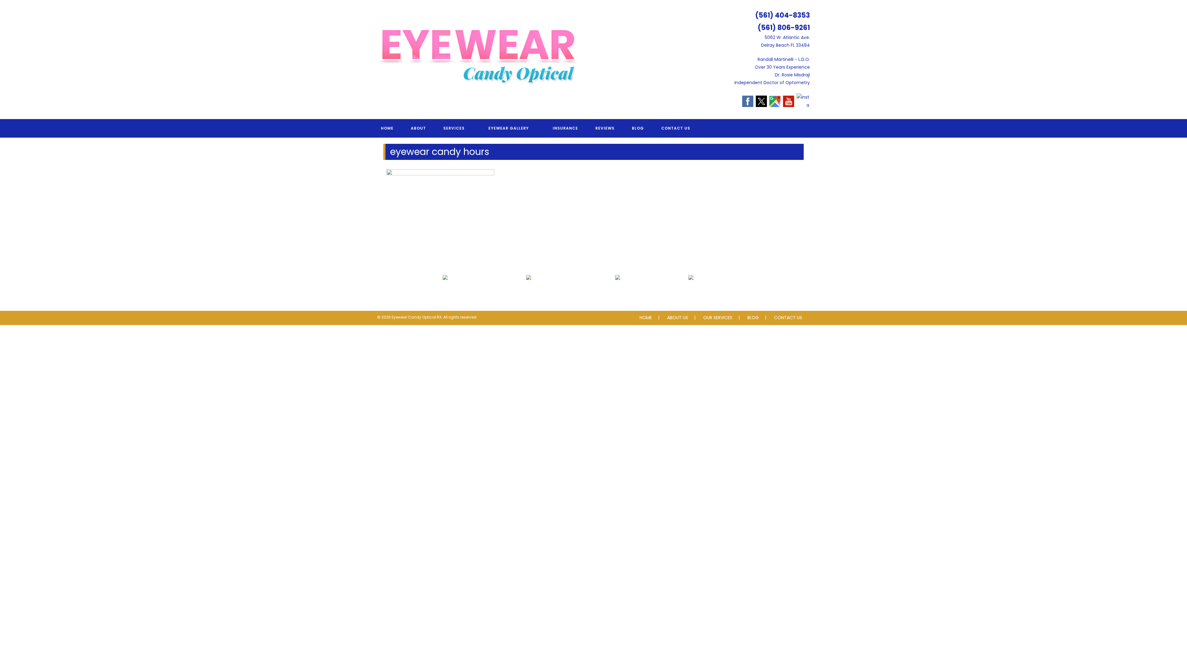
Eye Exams (445, 291)
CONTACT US (788, 318)
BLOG (753, 318)
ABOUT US (677, 318)
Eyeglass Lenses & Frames (528, 291)
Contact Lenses (618, 291)
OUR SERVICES (717, 318)
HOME (646, 318)
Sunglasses (691, 291)
